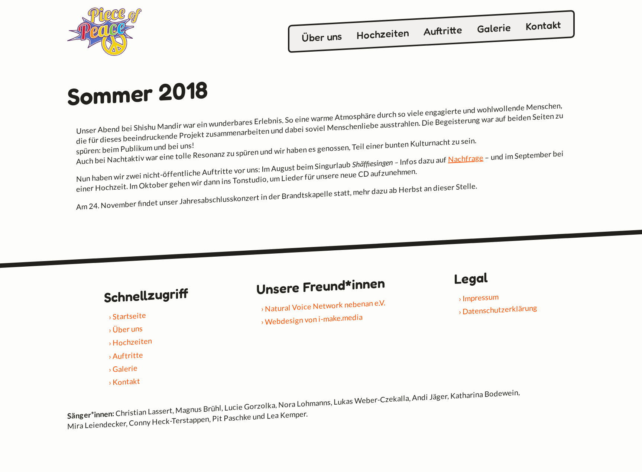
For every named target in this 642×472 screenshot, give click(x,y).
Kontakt (543, 25)
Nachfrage (465, 158)
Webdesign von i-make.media (314, 319)
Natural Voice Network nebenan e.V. (325, 305)
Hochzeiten (383, 34)
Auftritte (443, 31)
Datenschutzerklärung (500, 309)
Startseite (129, 315)
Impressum (481, 297)
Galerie (494, 28)
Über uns (322, 37)
